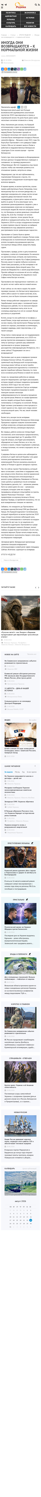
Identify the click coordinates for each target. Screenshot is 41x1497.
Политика (11, 12)
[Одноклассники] (5, 69)
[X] (12, 69)
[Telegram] (24, 69)
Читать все (31, 654)
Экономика (30, 12)
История (30, 18)
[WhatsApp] (21, 69)
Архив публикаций (29, 1168)
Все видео (32, 720)
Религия (30, 23)
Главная (4, 35)
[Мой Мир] (9, 69)
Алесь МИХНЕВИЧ (8, 56)
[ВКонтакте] (2, 69)
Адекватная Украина (11, 18)
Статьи (13, 35)
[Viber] (18, 69)
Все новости (30, 26)
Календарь (11, 26)
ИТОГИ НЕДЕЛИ (25, 35)
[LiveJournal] (15, 69)
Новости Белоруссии (11, 560)
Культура (10, 23)
